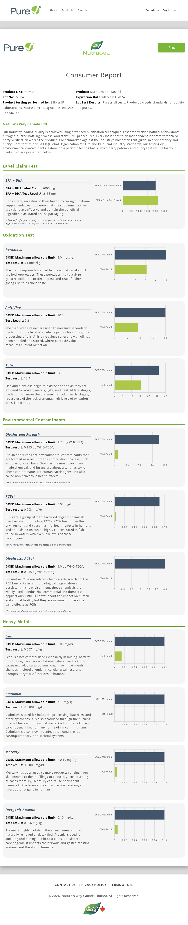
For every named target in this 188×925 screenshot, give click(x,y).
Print (172, 47)
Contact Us (65, 885)
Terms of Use (121, 885)
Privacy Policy (92, 885)
